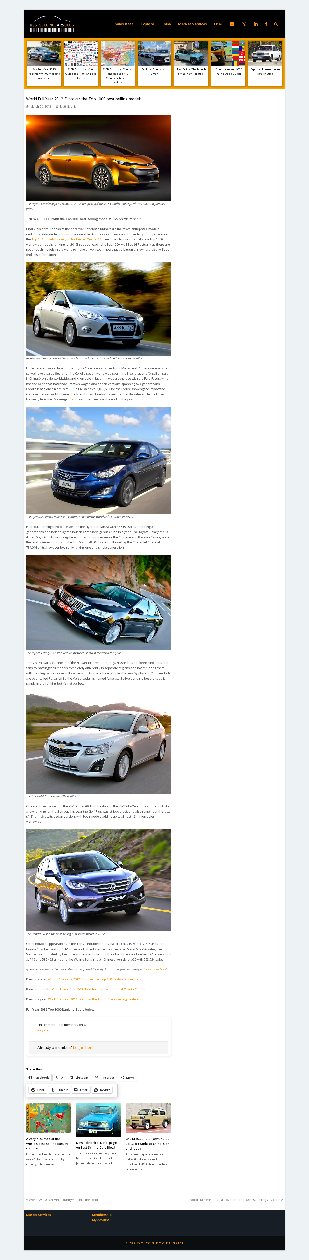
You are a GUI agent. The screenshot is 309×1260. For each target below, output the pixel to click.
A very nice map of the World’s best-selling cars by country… (47, 1143)
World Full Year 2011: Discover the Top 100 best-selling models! (93, 999)
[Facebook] (266, 24)
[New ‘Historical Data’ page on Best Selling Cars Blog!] (98, 1120)
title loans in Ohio (154, 969)
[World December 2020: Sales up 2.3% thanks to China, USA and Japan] (148, 1118)
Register (43, 1030)
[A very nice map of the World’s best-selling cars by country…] (48, 1118)
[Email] (232, 24)
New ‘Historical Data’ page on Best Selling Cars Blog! (96, 1145)
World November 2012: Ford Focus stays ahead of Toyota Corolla (98, 989)
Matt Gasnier (69, 106)
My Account (100, 1220)
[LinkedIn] (255, 24)
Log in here (83, 1047)
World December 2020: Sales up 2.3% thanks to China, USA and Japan (148, 1144)
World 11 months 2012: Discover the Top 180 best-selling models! (95, 979)
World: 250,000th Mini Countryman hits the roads (64, 1200)
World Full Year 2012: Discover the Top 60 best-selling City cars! (234, 1200)
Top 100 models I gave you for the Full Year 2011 (66, 239)
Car (72, 399)
